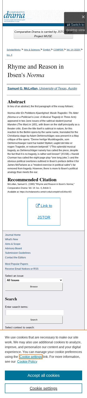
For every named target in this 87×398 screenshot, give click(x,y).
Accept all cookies (44, 375)
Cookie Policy (27, 361)
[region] (43, 364)
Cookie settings (31, 356)
